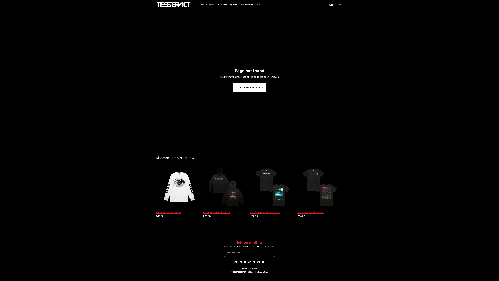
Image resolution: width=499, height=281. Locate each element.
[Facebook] (235, 262)
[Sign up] (273, 253)
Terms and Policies (249, 269)
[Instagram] (240, 262)
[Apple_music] (263, 262)
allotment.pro (262, 272)
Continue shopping (249, 87)
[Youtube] (245, 262)
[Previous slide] (207, 187)
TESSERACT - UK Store (245, 272)
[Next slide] (245, 187)
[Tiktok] (249, 262)
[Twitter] (254, 262)
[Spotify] (258, 262)
